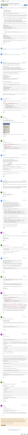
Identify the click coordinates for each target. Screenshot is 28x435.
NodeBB (13, 430)
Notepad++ (16, 429)
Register (2, 425)
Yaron (3, 116)
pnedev (3, 292)
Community (7, 1)
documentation (6, 163)
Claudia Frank (4, 98)
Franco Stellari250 (5, 53)
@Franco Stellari (8, 98)
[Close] (27, 419)
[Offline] (2, 7)
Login (4, 425)
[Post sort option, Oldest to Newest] (22, 5)
